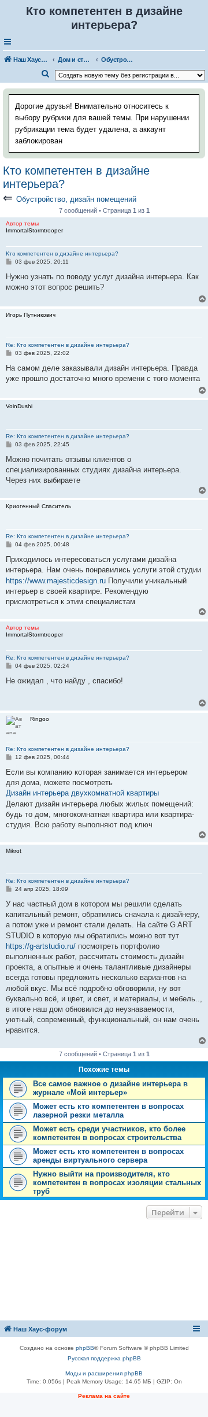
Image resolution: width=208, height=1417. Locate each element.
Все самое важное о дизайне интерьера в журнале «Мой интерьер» (110, 1088)
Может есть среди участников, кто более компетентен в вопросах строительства (109, 1133)
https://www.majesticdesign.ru (56, 580)
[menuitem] (45, 74)
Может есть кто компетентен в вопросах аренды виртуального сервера (108, 1155)
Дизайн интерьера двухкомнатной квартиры (82, 793)
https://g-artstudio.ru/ (41, 946)
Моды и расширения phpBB (104, 1373)
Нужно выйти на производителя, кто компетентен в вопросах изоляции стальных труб (117, 1183)
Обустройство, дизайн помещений (76, 199)
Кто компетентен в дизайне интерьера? (76, 177)
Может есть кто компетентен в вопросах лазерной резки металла (108, 1110)
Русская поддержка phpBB (104, 1358)
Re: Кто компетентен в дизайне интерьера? (67, 345)
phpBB (85, 1348)
